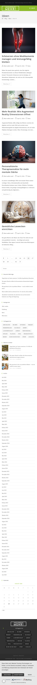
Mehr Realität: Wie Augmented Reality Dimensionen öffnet (18, 113)
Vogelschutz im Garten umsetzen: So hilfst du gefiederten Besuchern (18, 278)
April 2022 (4, 534)
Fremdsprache (7, 327)
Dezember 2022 (5, 509)
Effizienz (22, 324)
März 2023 (4, 499)
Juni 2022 (4, 527)
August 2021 (5, 556)
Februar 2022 (5, 540)
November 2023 (5, 474)
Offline (5, 333)
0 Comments (18, 350)
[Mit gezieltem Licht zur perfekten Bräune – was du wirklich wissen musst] (5, 366)
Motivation (4, 315)
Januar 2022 (5, 543)
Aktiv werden (5, 306)
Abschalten (6, 324)
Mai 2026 (4, 380)
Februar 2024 (5, 465)
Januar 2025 (5, 430)
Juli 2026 (4, 377)
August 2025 (5, 408)
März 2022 (4, 537)
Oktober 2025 (5, 402)
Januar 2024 (5, 468)
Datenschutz (21, 655)
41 (16, 262)
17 (32, 258)
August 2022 (5, 521)
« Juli (3, 610)
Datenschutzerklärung (21, 682)
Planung (12, 333)
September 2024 (5, 443)
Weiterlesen (7, 84)
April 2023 (4, 496)
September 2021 (5, 552)
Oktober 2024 (5, 440)
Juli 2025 (4, 412)
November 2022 (5, 512)
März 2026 (4, 386)
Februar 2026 (5, 390)
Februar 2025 (5, 427)
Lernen (18, 330)
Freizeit (30, 324)
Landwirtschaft (8, 330)
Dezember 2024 (5, 433)
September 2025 (5, 405)
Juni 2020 (4, 574)
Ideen (29, 66)
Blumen (15, 324)
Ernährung (4, 309)
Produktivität (28, 333)
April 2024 (4, 458)
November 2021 (5, 549)
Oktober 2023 (5, 477)
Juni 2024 (4, 452)
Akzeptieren (18, 675)
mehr (30, 675)
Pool (19, 333)
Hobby (25, 327)
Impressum (15, 655)
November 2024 (5, 437)
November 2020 (5, 562)
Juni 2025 (4, 415)
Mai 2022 (4, 531)
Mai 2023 (4, 493)
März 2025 (4, 424)
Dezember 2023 (5, 471)
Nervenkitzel (27, 330)
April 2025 (4, 421)
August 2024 (5, 446)
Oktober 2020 (5, 565)
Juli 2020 (4, 571)
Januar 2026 (5, 393)
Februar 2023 (5, 502)
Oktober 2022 (5, 515)
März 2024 (4, 462)
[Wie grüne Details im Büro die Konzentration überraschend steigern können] (5, 357)
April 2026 (4, 383)
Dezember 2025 (5, 396)
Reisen (5, 337)
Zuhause (31, 337)
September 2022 (5, 518)
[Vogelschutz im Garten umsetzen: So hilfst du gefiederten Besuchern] (5, 348)
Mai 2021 (4, 559)
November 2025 (5, 399)
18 (3, 262)
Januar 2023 (5, 505)
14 (20, 258)
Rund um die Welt (14, 337)
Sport (24, 337)
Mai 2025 (4, 418)
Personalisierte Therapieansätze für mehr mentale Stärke (15, 169)
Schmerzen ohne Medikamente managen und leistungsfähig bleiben (18, 59)
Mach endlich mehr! (9, 66)
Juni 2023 (4, 490)
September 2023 (5, 480)
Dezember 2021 (5, 546)
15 (24, 258)
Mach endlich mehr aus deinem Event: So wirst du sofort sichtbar (17, 291)
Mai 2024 (4, 455)
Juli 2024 (4, 449)
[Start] (2, 18)
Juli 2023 (4, 487)
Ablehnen (7, 675)
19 (8, 262)
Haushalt (17, 327)
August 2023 (5, 484)
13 (16, 258)
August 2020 (5, 568)
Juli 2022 (4, 524)
